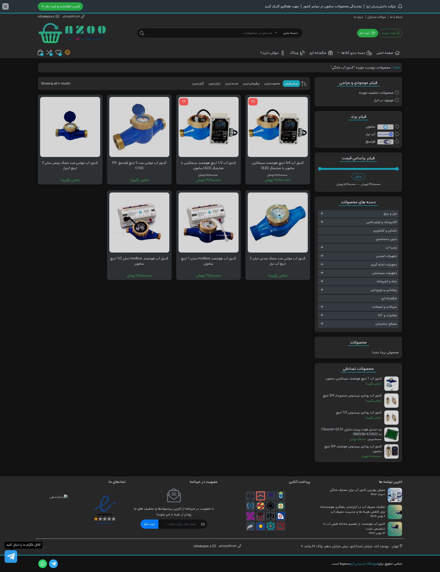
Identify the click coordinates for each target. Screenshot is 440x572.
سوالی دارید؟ (269, 52)
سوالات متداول (376, 17)
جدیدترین (231, 83)
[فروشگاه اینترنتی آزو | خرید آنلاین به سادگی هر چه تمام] (72, 33)
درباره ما (358, 17)
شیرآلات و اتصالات (384, 307)
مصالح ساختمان (386, 324)
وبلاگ (294, 52)
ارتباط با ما (396, 17)
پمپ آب (391, 247)
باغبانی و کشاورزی (385, 230)
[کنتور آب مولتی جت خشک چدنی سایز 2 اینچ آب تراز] (278, 222)
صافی (358, 176)
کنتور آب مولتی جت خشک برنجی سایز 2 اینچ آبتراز (70, 165)
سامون (370, 126)
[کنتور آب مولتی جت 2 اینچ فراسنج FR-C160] (139, 127)
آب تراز (370, 134)
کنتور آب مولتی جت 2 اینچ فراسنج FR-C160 (139, 165)
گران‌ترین (198, 83)
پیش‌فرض (291, 83)
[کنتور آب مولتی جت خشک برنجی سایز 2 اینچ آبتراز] (70, 127)
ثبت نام (149, 524)
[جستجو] (141, 33)
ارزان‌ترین (214, 83)
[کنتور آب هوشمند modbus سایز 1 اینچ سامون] (209, 222)
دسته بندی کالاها (353, 52)
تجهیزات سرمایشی (384, 273)
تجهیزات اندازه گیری (384, 264)
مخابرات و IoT (387, 315)
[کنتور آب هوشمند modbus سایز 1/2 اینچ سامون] (139, 222)
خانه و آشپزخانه (387, 281)
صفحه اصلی (385, 52)
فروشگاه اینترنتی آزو (364, 563)
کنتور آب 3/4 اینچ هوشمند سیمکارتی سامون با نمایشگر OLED (278, 165)
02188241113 (72, 17)
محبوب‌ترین (272, 83)
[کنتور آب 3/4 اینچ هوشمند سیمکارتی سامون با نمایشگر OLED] (278, 127)
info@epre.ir (47, 17)
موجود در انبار (383, 100)
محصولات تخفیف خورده (376, 92)
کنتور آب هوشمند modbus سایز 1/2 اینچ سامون (139, 261)
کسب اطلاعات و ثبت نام (63, 6)
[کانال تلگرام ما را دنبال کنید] (11, 556)
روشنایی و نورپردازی (384, 290)
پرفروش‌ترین (251, 83)
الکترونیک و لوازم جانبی (381, 222)
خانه (397, 67)
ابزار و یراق (390, 213)
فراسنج (370, 141)
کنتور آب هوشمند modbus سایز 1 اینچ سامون (208, 261)
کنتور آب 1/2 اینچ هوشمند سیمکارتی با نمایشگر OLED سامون (208, 165)
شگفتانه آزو (318, 52)
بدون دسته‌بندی (386, 239)
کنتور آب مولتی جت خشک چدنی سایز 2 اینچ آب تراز (277, 261)
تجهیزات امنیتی (386, 256)
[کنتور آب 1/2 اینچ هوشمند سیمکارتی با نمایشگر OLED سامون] (209, 127)
